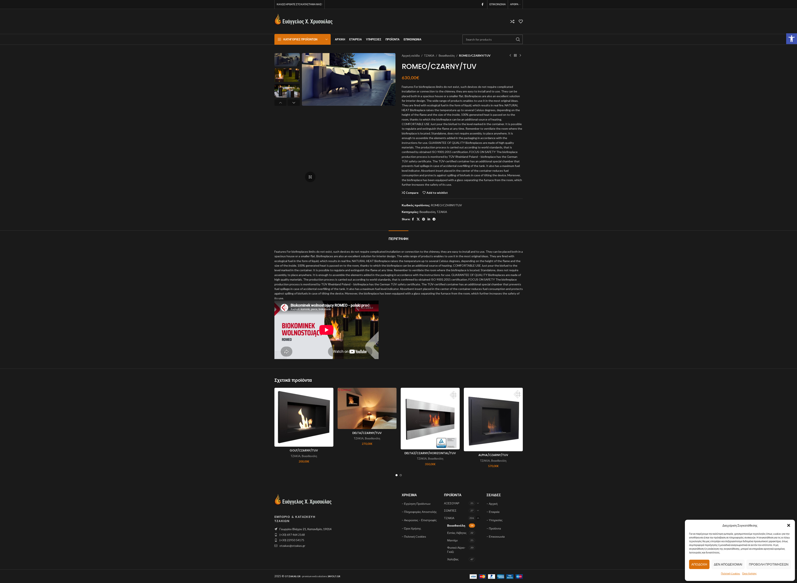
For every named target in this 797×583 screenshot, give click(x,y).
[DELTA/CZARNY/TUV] (367, 408)
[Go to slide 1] (396, 475)
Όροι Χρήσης (749, 573)
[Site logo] (303, 21)
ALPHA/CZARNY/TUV (493, 455)
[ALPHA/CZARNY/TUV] (493, 419)
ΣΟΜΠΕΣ (450, 510)
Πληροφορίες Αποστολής (420, 511)
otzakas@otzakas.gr (292, 545)
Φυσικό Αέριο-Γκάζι (456, 549)
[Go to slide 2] (401, 475)
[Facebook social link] (482, 4)
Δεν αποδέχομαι (728, 564)
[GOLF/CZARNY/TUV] (303, 417)
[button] (791, 38)
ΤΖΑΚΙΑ (429, 55)
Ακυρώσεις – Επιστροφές (420, 520)
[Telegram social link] (434, 219)
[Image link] (303, 501)
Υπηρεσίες (496, 520)
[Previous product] (510, 55)
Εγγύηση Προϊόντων (417, 503)
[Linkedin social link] (428, 219)
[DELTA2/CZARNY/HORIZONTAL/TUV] (430, 418)
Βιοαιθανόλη (447, 55)
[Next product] (520, 55)
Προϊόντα (495, 528)
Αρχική (493, 503)
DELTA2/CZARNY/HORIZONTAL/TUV (430, 453)
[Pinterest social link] (423, 219)
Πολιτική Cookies (730, 573)
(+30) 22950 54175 (291, 540)
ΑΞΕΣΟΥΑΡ (451, 503)
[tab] (398, 236)
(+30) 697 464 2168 (292, 534)
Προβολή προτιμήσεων (768, 564)
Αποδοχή (699, 564)
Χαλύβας (453, 559)
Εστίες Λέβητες (457, 533)
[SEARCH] (518, 39)
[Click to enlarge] (310, 177)
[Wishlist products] (521, 21)
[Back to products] (515, 55)
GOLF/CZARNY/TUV (304, 450)
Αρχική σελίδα (411, 55)
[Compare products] (512, 21)
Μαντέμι (452, 540)
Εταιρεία (494, 511)
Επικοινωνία (497, 536)
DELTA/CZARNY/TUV (367, 433)
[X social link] (418, 219)
